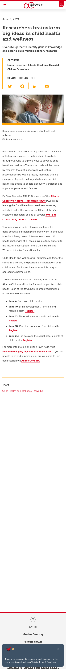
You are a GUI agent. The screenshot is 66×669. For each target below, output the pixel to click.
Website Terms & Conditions (43, 662)
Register (29, 311)
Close (58, 651)
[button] (11, 86)
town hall (39, 391)
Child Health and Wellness (17, 391)
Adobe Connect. (30, 360)
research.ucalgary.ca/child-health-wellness (27, 351)
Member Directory (33, 634)
